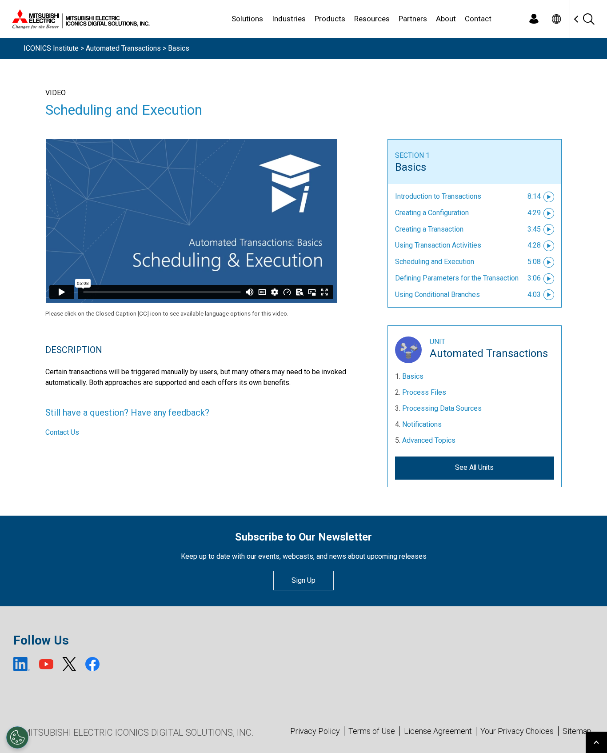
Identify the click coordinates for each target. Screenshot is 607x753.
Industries (289, 18)
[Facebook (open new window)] (92, 664)
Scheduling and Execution (434, 261)
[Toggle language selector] (556, 19)
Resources (372, 18)
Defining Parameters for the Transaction (457, 278)
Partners (413, 18)
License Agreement (438, 731)
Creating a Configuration (432, 212)
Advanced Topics (428, 440)
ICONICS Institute (51, 48)
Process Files (424, 392)
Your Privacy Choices (517, 731)
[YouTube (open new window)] (46, 664)
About (446, 18)
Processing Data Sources (442, 408)
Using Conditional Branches (437, 294)
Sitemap (577, 731)
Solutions (247, 18)
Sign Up (303, 580)
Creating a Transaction (429, 229)
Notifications (422, 424)
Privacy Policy (315, 731)
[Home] (79, 19)
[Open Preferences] (17, 737)
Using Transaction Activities (438, 245)
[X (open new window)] (69, 664)
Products (330, 18)
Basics (410, 167)
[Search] (588, 19)
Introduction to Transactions (438, 196)
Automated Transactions (123, 48)
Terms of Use (371, 731)
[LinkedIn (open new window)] (21, 664)
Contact (478, 18)
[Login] (534, 19)
